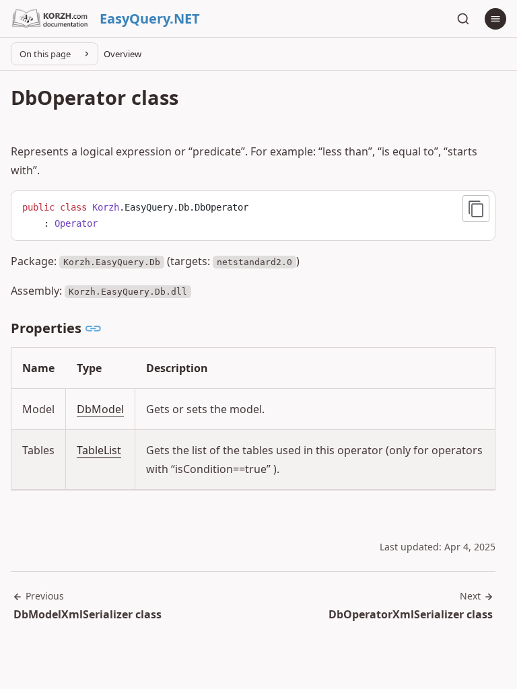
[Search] (463, 18)
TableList (99, 450)
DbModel (100, 409)
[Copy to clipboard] (475, 208)
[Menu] (495, 19)
